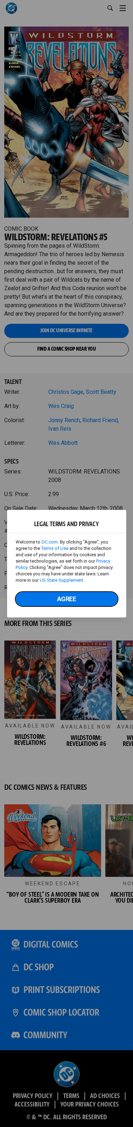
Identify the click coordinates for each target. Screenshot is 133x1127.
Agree (66, 599)
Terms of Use (54, 548)
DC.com (49, 542)
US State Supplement (61, 580)
